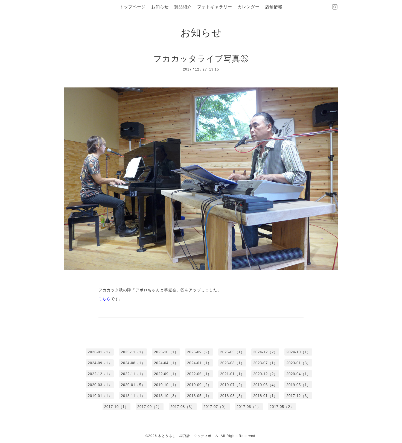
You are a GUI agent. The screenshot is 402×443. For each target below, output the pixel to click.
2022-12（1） (100, 374)
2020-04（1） (298, 374)
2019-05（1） (298, 385)
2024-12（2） (265, 352)
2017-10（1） (116, 407)
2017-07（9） (215, 407)
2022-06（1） (199, 374)
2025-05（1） (232, 352)
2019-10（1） (166, 385)
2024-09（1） (100, 363)
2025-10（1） (166, 352)
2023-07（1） (265, 363)
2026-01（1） (100, 352)
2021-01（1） (232, 374)
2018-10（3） (166, 396)
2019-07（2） (232, 385)
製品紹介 (183, 6)
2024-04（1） (166, 363)
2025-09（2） (199, 352)
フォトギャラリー (214, 6)
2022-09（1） (166, 374)
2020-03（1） (100, 385)
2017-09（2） (149, 407)
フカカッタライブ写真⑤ (201, 58)
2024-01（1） (199, 363)
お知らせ (160, 6)
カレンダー (249, 6)
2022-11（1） (133, 374)
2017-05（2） (282, 407)
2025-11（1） (133, 352)
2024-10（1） (298, 352)
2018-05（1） (199, 396)
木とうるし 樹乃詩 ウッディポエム (188, 436)
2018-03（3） (232, 396)
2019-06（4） (265, 385)
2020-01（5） (133, 385)
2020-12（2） (265, 374)
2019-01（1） (100, 396)
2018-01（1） (265, 396)
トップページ (133, 6)
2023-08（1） (232, 363)
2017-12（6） (298, 396)
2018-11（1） (133, 396)
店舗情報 (273, 6)
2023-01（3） (298, 363)
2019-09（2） (199, 385)
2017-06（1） (249, 407)
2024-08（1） (133, 363)
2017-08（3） (182, 407)
